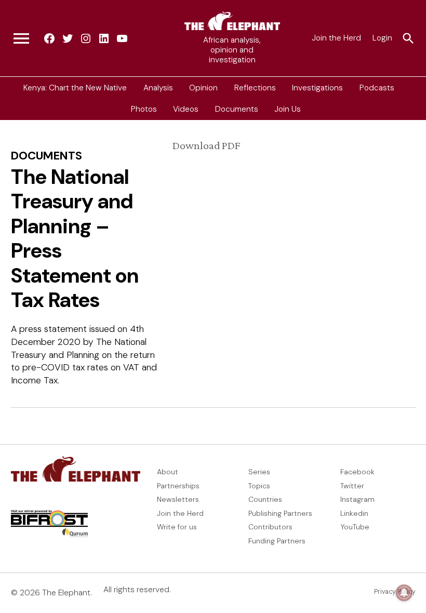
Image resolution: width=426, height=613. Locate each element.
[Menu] (21, 38)
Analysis (158, 87)
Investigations (317, 87)
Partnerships (178, 485)
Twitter (352, 485)
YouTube (354, 526)
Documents (236, 109)
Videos (185, 109)
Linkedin (354, 513)
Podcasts (377, 87)
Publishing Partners (280, 513)
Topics (259, 485)
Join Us (287, 109)
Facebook (357, 471)
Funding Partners (276, 540)
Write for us (177, 526)
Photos (144, 109)
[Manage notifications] (404, 592)
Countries (265, 499)
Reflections (255, 87)
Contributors (270, 526)
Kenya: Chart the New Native (75, 87)
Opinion (203, 87)
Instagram (357, 499)
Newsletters (178, 499)
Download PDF (206, 145)
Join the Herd (336, 38)
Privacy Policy (395, 592)
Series (259, 471)
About (167, 471)
